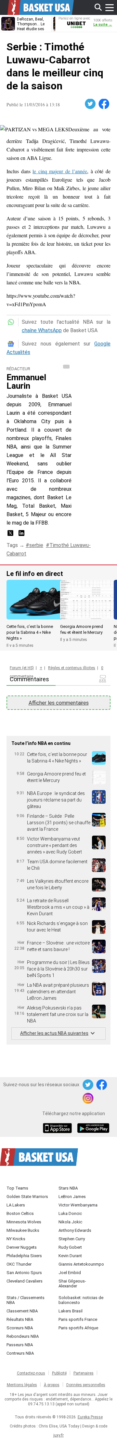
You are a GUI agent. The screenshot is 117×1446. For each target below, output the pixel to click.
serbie (36, 545)
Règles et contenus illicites (71, 668)
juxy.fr (58, 1435)
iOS (58, 1128)
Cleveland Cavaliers (24, 1281)
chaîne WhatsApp (42, 330)
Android (93, 1128)
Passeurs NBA (19, 1344)
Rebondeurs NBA (22, 1336)
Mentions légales (22, 1385)
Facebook (104, 104)
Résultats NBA (19, 1319)
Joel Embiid (69, 1272)
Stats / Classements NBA (25, 1300)
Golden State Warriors (27, 1196)
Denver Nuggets (21, 1247)
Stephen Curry (71, 1238)
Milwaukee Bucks (22, 1230)
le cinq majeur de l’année (59, 171)
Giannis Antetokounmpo (81, 1264)
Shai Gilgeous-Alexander (72, 1283)
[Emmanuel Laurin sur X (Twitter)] (11, 535)
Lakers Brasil (70, 1311)
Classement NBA (22, 1311)
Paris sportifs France (77, 1319)
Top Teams (17, 1188)
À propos (51, 1385)
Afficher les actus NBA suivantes (54, 1033)
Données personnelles (85, 1385)
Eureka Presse (90, 1417)
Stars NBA (68, 1188)
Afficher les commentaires (59, 703)
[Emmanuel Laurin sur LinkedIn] (21, 535)
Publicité (59, 1373)
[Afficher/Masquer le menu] (109, 7)
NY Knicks (15, 1238)
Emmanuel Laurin (26, 381)
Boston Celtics (20, 1213)
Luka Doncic (70, 1213)
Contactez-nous (31, 1373)
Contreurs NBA (20, 1353)
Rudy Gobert (70, 1247)
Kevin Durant (70, 1255)
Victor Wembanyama (78, 1205)
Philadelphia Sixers (24, 1255)
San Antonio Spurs (24, 1272)
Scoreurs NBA (19, 1327)
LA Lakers (15, 1205)
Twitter (91, 104)
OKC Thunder (19, 1264)
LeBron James (72, 1196)
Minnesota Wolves (23, 1221)
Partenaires (83, 1373)
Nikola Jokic (70, 1221)
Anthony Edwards (74, 1230)
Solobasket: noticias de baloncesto (80, 1300)
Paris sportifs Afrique (78, 1327)
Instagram (88, 1098)
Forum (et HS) (22, 668)
